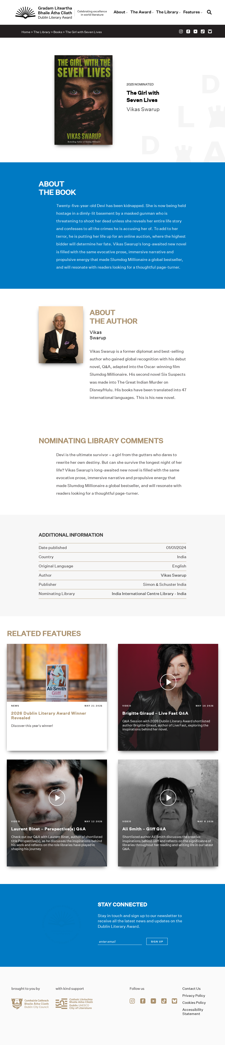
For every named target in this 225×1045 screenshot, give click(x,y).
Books (57, 32)
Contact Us (191, 989)
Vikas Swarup (143, 109)
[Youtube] (195, 31)
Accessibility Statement (192, 1012)
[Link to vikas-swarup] (61, 334)
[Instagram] (181, 31)
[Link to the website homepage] (61, 13)
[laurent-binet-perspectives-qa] (57, 813)
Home (26, 32)
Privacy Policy (193, 996)
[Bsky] (210, 31)
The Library (167, 12)
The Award (140, 12)
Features (191, 12)
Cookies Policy (194, 1003)
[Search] (209, 13)
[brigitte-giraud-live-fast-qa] (168, 697)
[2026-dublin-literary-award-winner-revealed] (57, 697)
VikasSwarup (98, 334)
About (119, 12)
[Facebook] (188, 31)
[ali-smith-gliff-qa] (168, 813)
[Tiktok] (203, 31)
